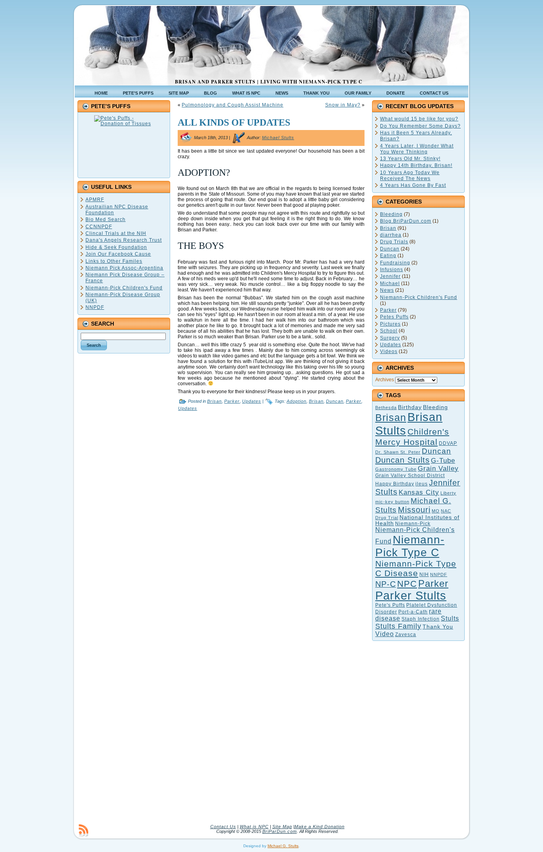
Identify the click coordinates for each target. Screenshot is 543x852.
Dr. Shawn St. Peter (398, 452)
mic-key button (392, 501)
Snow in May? (343, 105)
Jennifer (390, 276)
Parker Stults (410, 595)
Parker (232, 401)
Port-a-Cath (413, 612)
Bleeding (391, 214)
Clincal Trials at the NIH (115, 233)
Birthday (410, 407)
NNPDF (94, 307)
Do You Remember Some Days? (420, 126)
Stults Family (398, 626)
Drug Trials (394, 242)
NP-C (385, 584)
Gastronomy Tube (396, 469)
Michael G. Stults (283, 846)
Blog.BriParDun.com (405, 221)
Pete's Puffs (390, 605)
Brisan (214, 401)
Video (384, 634)
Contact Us (223, 826)
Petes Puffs (394, 317)
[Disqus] (271, 515)
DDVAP (448, 443)
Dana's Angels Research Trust (123, 240)
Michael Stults (278, 137)
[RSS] (83, 830)
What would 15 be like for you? (419, 119)
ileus (421, 484)
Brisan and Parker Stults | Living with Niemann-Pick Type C (269, 81)
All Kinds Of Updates (234, 122)
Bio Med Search (105, 219)
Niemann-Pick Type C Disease (415, 568)
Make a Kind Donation (320, 826)
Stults (450, 618)
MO (436, 510)
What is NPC (254, 826)
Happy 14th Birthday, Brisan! (416, 165)
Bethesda (386, 407)
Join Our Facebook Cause (118, 254)
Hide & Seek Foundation (116, 247)
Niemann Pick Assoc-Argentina (124, 268)
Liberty (448, 493)
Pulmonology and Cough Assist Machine (232, 105)
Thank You (438, 627)
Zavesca (405, 634)
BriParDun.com (279, 831)
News (387, 290)
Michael (390, 283)
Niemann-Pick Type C (409, 546)
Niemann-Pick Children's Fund (124, 288)
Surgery (390, 338)
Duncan (334, 401)
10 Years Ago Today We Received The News (410, 175)
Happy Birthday (394, 484)
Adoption (296, 401)
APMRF (94, 199)
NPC (407, 584)
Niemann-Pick (413, 523)
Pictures (390, 324)
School (389, 331)
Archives (384, 379)
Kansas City (419, 492)
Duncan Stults (402, 460)
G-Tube (443, 460)
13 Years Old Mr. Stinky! (410, 158)
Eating (388, 255)
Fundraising (395, 263)
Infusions (391, 269)
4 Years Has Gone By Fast (413, 185)
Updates (251, 401)
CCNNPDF (98, 226)
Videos (389, 351)
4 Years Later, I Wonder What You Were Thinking (417, 149)
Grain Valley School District (410, 475)
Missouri (414, 509)
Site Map (282, 826)
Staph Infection (420, 619)
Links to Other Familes (113, 261)
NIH (424, 574)
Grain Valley (438, 468)
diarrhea (390, 235)
